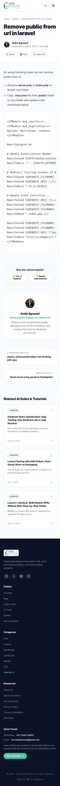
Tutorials (8, 593)
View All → (9, 672)
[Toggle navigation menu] (53, 6)
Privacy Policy (11, 707)
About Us (8, 690)
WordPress (9, 650)
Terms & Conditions (13, 712)
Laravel (15, 19)
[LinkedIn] (21, 576)
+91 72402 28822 (25, 735)
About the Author (12, 695)
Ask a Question (11, 621)
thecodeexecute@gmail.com (25, 739)
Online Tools (10, 604)
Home (6, 19)
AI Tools (8, 610)
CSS (6, 666)
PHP (6, 638)
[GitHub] (6, 576)
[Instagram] (28, 576)
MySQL (7, 661)
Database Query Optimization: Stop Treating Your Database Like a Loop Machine (27, 420)
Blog (6, 598)
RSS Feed (8, 718)
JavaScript (9, 655)
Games (7, 615)
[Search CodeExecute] (45, 6)
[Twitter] (14, 576)
